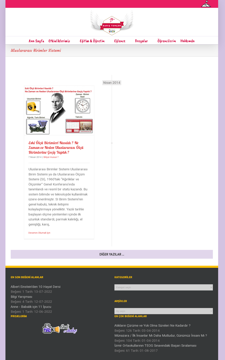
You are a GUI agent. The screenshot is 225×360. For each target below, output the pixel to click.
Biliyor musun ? (51, 157)
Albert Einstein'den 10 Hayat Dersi (35, 287)
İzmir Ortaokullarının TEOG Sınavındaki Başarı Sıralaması (155, 345)
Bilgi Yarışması (21, 297)
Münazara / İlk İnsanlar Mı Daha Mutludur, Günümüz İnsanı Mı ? (160, 335)
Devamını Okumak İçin (39, 233)
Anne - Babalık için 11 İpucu (31, 307)
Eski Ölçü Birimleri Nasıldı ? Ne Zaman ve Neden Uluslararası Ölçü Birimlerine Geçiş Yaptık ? (55, 147)
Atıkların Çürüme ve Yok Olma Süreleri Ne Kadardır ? (152, 325)
